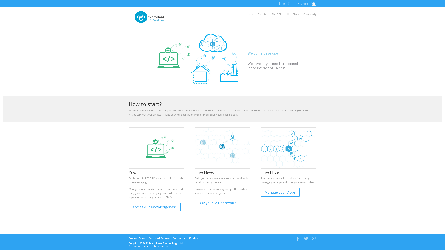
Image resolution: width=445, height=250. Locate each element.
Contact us (179, 238)
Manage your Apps (280, 192)
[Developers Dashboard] (313, 3)
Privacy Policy (137, 238)
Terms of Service (159, 238)
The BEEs (277, 14)
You (251, 14)
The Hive (262, 14)
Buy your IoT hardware (217, 203)
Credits (193, 238)
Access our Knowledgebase (154, 207)
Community (309, 14)
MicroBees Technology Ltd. (166, 243)
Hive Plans (293, 14)
